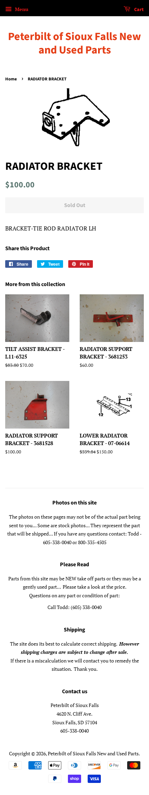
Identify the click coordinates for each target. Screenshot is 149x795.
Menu (21, 9)
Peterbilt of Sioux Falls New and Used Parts (74, 43)
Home (11, 79)
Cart (138, 9)
